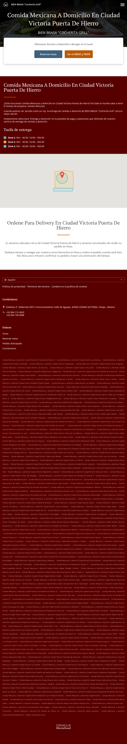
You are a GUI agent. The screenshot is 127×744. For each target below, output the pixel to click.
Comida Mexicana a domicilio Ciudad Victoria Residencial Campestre (90, 398)
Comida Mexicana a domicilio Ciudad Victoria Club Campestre (76, 406)
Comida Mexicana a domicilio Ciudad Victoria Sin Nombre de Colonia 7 (38, 425)
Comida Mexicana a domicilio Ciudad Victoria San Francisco (51, 452)
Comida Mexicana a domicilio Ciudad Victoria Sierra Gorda (79, 449)
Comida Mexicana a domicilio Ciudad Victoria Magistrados (60, 402)
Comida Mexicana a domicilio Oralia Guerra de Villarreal (31, 699)
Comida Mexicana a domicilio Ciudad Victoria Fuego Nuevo (94, 506)
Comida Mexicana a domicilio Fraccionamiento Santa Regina (26, 707)
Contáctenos (9, 348)
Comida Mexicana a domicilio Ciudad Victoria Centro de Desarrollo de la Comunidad (55, 584)
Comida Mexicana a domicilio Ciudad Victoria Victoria (39, 537)
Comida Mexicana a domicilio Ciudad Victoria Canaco (103, 549)
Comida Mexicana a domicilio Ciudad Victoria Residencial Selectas (76, 487)
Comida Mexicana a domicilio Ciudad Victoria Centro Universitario (81, 618)
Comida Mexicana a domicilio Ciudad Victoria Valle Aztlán (33, 449)
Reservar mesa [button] (48, 54)
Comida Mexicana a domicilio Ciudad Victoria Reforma (57, 530)
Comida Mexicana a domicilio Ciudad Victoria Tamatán (87, 611)
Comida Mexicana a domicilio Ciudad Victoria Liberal (22, 553)
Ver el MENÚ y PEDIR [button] (78, 54)
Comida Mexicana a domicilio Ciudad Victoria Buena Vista (73, 533)
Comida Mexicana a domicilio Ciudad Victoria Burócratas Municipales (74, 495)
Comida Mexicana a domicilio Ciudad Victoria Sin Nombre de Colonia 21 (95, 425)
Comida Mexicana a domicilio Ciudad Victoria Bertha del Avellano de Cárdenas (32, 672)
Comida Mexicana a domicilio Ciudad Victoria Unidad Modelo (43, 668)
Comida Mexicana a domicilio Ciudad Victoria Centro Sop (101, 649)
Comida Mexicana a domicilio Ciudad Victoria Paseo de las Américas (56, 433)
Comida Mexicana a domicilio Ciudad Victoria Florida (96, 379)
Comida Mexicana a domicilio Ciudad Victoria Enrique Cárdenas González (53, 468)
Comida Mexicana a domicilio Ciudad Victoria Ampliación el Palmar (91, 661)
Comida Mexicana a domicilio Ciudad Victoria (83, 695)
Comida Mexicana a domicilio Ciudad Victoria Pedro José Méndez (36, 456)
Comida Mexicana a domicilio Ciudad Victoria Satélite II (61, 549)
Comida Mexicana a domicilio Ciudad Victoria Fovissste (43, 387)
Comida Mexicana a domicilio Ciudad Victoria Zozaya (80, 591)
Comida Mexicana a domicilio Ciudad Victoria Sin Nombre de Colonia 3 (48, 422)
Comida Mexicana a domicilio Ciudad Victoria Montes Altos (54, 391)
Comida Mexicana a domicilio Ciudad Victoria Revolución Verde (71, 441)
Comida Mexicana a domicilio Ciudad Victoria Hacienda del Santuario (54, 657)
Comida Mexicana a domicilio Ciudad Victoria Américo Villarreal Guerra (68, 630)
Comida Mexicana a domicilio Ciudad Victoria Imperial (31, 464)
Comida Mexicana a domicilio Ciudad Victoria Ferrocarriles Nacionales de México (45, 557)
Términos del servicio (38, 286)
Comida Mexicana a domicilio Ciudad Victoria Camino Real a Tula (33, 626)
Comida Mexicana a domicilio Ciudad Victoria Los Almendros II (72, 429)
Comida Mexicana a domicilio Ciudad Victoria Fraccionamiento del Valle (51, 410)
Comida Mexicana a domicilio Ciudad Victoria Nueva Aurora (93, 483)
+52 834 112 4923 (15, 312)
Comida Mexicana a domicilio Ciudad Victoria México (103, 402)
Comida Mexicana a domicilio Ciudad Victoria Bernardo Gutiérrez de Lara (95, 668)
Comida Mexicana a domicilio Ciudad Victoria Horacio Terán (57, 580)
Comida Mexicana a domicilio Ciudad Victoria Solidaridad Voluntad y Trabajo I (56, 541)
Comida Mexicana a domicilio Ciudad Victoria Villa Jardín (72, 368)
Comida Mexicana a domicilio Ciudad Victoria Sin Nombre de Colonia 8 (66, 476)
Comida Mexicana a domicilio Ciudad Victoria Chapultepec (52, 364)
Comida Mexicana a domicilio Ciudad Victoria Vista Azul (96, 491)
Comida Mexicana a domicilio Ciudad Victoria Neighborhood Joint (36, 398)
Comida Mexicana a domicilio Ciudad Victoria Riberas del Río (100, 614)
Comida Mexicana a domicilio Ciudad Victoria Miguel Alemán (65, 603)
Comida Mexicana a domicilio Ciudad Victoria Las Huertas (73, 383)
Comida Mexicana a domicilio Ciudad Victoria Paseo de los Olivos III (62, 688)
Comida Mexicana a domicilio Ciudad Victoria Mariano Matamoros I (54, 522)
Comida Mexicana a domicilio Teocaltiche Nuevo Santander (75, 707)
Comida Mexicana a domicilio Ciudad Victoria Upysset (81, 537)
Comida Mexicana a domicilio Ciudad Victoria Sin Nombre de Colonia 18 (48, 634)
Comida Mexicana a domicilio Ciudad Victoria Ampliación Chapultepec (90, 672)
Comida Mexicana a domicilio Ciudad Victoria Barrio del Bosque (37, 661)
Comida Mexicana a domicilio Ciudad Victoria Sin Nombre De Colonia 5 (42, 526)
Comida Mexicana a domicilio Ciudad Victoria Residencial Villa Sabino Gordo (44, 437)
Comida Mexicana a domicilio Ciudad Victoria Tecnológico (37, 514)
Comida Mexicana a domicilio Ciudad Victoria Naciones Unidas (99, 437)
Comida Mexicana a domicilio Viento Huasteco (80, 711)
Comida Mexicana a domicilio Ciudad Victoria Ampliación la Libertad (33, 472)
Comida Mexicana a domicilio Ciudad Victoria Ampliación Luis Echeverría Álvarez (33, 695)
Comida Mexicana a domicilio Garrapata (24, 703)
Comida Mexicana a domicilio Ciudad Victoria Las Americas (79, 360)
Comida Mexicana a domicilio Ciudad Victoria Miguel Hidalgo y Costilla (51, 568)
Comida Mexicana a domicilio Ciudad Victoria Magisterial (39, 371)
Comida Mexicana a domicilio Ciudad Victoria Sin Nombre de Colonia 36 (90, 371)
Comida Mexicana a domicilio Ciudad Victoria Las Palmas (63, 622)
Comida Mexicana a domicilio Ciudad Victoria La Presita (61, 460)
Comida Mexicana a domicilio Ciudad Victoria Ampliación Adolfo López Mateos (32, 414)
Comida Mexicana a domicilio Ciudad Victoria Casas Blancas (65, 665)
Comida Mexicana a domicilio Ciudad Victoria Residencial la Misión (46, 379)
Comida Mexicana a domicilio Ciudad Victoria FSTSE (97, 634)
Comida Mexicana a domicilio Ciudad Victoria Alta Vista (53, 595)
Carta (5, 333)
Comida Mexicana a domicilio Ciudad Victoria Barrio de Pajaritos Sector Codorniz (53, 572)
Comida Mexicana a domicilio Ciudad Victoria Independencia (102, 530)
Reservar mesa (10, 338)
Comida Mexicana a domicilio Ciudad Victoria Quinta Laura (52, 491)
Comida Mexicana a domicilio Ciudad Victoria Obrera (74, 503)
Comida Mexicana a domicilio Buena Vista (107, 703)
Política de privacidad (13, 286)
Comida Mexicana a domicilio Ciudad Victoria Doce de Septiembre (28, 618)
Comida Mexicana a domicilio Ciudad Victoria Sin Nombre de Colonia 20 (37, 611)
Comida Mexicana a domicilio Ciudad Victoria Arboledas (87, 387)
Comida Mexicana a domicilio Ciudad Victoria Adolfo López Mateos (91, 414)
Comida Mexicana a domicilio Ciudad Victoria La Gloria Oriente (84, 626)
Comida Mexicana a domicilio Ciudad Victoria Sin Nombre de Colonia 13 (61, 564)
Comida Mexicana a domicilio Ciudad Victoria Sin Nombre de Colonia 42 (82, 599)
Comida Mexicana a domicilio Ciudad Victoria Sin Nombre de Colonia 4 (28, 360)
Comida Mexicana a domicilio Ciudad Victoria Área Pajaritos (78, 560)
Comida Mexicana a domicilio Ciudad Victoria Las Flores (33, 599)
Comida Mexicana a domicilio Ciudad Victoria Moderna (34, 560)
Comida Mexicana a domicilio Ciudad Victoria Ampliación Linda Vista (46, 587)
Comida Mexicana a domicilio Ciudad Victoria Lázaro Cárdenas (44, 506)
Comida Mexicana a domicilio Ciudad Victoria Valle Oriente (45, 483)
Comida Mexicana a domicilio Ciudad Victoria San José (102, 410)
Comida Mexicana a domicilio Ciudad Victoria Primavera (85, 576)
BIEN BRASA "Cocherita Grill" (26, 4)
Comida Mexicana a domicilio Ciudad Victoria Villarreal (58, 375)
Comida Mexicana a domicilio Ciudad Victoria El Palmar (53, 614)
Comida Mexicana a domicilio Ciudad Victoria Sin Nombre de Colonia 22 (30, 591)
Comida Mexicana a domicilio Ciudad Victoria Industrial (74, 464)
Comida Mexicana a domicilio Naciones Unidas (73, 699)
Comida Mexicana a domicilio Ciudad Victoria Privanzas (23, 441)
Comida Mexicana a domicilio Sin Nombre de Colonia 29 (36, 711)
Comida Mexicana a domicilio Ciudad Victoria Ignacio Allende (71, 653)
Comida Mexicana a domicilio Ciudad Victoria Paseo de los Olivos (92, 680)
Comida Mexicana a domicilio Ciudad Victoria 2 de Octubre (67, 676)
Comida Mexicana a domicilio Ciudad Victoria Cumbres (68, 510)
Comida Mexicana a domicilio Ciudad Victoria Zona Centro (95, 545)
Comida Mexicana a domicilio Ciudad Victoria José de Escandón (27, 533)
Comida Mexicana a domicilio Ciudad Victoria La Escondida (100, 499)
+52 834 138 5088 (15, 315)
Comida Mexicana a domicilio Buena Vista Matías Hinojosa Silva (65, 703)
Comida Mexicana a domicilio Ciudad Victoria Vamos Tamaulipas (64, 518)
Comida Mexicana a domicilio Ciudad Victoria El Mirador (67, 638)
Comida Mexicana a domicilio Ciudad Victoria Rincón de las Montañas (52, 607)
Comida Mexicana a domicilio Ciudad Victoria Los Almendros (24, 429)
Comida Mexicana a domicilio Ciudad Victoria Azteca (63, 553)
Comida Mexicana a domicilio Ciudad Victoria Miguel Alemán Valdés (35, 576)
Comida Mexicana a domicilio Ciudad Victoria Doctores (68, 418)
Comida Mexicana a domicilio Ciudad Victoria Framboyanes (84, 514)
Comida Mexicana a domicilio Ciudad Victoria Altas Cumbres (42, 680)
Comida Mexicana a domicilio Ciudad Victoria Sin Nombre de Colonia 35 (37, 395)
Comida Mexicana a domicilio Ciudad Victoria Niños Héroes (94, 526)
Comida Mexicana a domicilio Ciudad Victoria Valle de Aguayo (99, 364)
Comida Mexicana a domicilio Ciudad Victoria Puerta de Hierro (84, 472)
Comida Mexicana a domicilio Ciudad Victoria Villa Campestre (26, 406)
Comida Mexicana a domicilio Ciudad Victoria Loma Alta (57, 649)
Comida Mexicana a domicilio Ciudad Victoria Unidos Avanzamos (98, 587)
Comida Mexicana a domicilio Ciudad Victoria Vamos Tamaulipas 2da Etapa (78, 645)
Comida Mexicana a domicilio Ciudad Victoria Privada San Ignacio (85, 641)
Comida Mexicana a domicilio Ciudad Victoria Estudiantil (39, 692)
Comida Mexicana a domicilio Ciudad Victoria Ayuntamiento (53, 499)
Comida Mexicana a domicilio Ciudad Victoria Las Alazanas (25, 368)
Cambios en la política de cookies (69, 286)
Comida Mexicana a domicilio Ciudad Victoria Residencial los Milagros (54, 445)
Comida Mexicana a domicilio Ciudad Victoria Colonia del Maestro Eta (82, 684)
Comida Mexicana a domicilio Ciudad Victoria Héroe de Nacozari (27, 503)
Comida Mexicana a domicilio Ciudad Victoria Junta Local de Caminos (90, 456)
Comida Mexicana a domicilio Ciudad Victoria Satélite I (50, 545)
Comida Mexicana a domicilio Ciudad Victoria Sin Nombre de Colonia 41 (55, 479)
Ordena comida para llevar (36, 715)
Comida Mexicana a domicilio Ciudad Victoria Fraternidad (24, 653)
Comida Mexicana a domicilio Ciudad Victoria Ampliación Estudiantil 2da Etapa (93, 692)
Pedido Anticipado (12, 343)
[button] (122, 4)
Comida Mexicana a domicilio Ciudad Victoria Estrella (39, 641)
